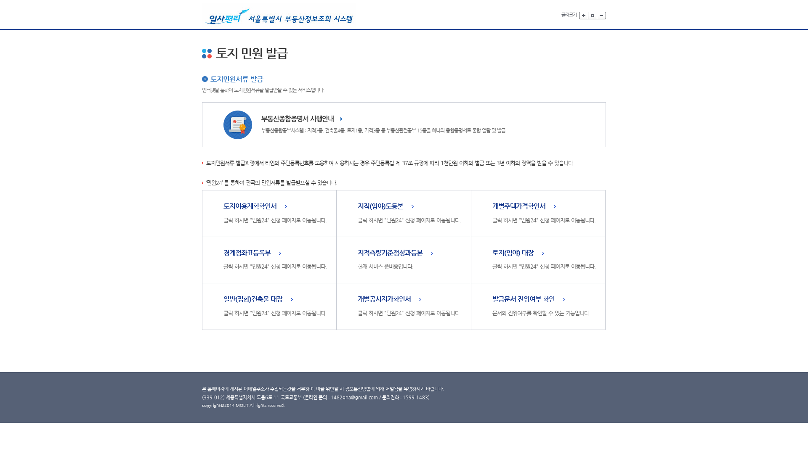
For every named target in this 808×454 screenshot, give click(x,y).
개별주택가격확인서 (518, 206)
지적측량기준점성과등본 (390, 253)
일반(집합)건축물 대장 (252, 299)
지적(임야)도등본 (380, 206)
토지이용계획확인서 (249, 206)
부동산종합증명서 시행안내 (297, 119)
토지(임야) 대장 (513, 253)
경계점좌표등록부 (247, 253)
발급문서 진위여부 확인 (523, 299)
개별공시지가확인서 (384, 299)
